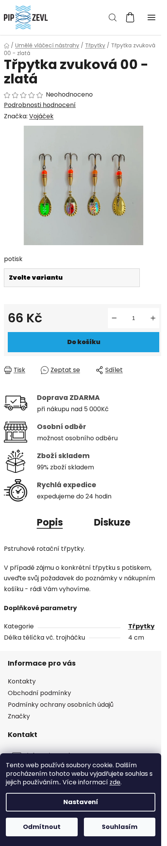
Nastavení (80, 802)
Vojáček (41, 116)
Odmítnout (42, 826)
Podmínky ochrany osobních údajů (60, 704)
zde (115, 782)
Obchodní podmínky (39, 693)
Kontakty (22, 681)
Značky (19, 716)
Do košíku (83, 341)
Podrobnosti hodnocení (40, 105)
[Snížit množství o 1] (114, 318)
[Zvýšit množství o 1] (153, 318)
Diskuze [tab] (112, 522)
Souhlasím (119, 826)
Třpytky (141, 626)
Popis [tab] (50, 522)
